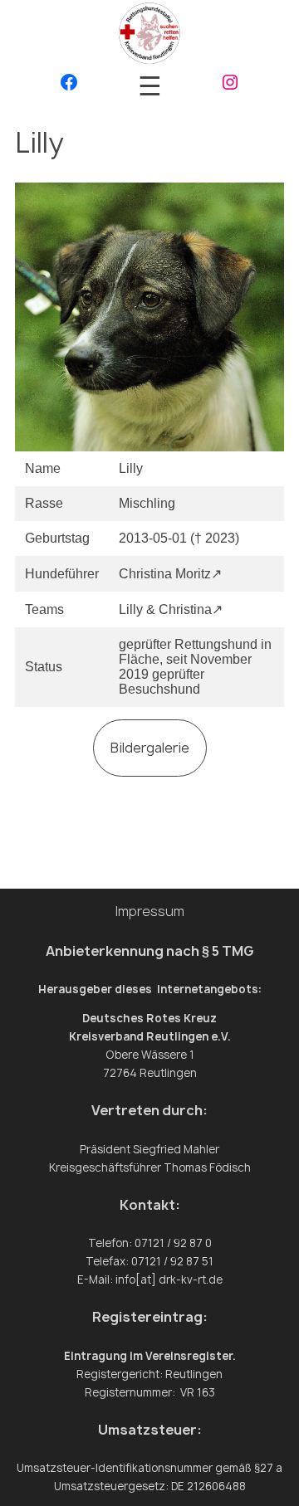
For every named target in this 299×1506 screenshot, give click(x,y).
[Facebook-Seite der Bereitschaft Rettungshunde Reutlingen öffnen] (69, 85)
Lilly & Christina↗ (171, 609)
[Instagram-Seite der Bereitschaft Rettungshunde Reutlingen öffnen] (230, 85)
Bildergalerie (149, 747)
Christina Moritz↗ (170, 574)
